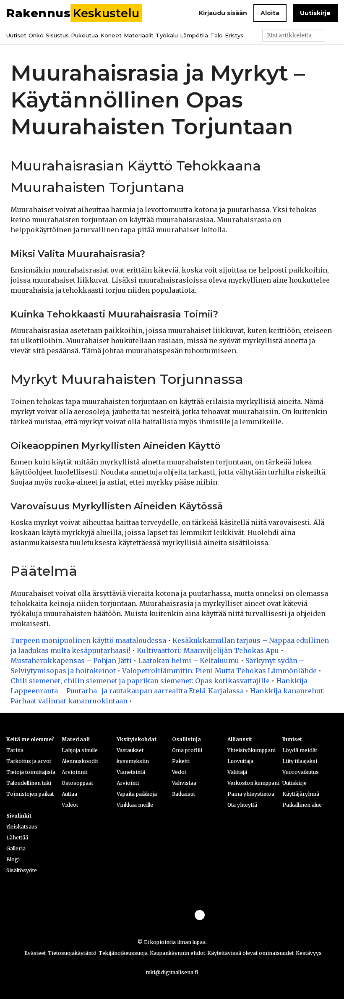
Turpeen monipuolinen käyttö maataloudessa (88, 640)
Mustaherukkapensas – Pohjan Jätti (71, 660)
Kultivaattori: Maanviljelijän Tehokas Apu (208, 650)
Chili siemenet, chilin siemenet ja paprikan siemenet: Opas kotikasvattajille (140, 680)
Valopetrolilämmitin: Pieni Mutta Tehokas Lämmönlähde (219, 670)
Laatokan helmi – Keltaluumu (188, 660)
